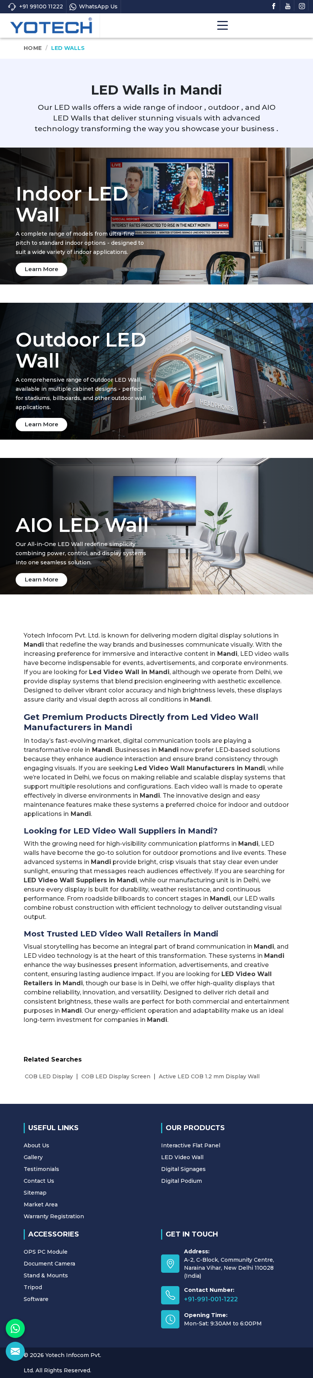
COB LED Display (49, 1076)
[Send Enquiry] (15, 1351)
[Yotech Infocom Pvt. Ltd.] (51, 25)
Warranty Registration (54, 1216)
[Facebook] (274, 5)
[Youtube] (288, 5)
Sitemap (35, 1192)
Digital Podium (181, 1180)
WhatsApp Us (98, 6)
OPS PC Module (46, 1251)
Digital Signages (183, 1169)
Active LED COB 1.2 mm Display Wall (209, 1076)
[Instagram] (302, 5)
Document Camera (49, 1263)
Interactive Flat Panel (190, 1145)
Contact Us (39, 1180)
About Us (36, 1145)
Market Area (41, 1204)
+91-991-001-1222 (211, 1299)
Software (36, 1299)
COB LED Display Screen (115, 1076)
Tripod (33, 1287)
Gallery (33, 1157)
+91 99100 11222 (41, 6)
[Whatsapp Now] (15, 1328)
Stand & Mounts (46, 1275)
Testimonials (41, 1169)
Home (33, 48)
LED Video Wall (182, 1157)
